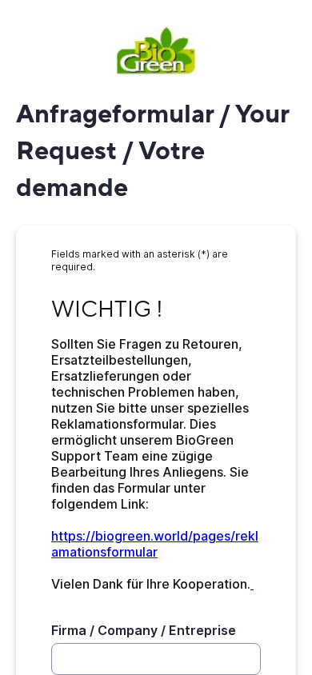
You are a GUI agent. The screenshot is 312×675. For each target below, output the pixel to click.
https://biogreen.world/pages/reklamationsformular (154, 544)
